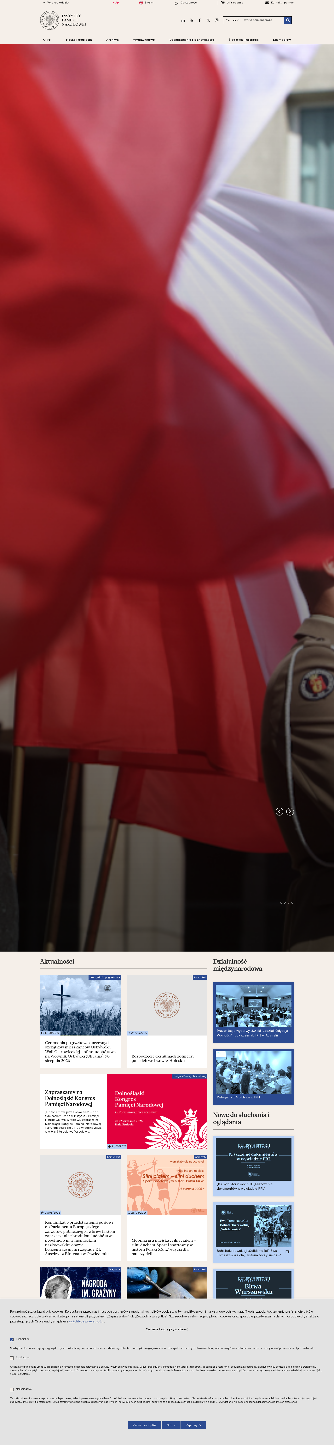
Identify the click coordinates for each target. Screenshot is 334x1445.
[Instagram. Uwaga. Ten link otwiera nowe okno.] (217, 20)
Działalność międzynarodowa (237, 1069)
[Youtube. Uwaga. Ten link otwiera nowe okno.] (191, 20)
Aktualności (57, 1065)
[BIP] (116, 3)
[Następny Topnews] (279, 900)
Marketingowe (24, 1389)
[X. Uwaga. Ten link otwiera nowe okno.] (208, 20)
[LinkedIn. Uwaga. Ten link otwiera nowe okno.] (183, 20)
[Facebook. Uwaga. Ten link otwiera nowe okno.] (199, 20)
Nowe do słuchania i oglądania (241, 1223)
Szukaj (287, 20)
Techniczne (22, 1339)
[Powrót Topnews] (290, 900)
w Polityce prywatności (86, 1321)
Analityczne (22, 1357)
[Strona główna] (49, 20)
